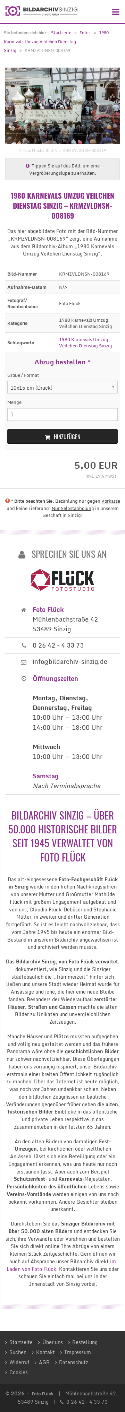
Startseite (61, 32)
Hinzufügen (67, 437)
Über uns (52, 1342)
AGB (44, 1362)
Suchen (17, 1352)
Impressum (77, 1352)
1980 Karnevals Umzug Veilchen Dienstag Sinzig (56, 41)
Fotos (85, 32)
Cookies (18, 1372)
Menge (14, 402)
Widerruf (19, 1362)
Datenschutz (73, 1362)
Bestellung (85, 1342)
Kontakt (45, 1352)
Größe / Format (23, 375)
